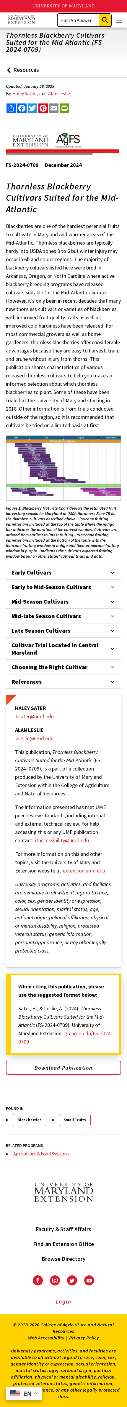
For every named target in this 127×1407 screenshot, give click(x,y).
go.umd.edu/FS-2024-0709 (65, 1037)
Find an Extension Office (63, 1244)
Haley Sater (24, 93)
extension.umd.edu (84, 870)
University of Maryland (63, 6)
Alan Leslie (59, 93)
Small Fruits (75, 1119)
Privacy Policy (84, 1338)
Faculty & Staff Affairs (64, 1229)
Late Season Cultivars (41, 630)
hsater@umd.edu (35, 716)
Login (63, 1301)
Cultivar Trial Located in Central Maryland (55, 648)
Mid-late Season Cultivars (46, 616)
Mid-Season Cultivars (40, 601)
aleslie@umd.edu (34, 738)
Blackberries (29, 1119)
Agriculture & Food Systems (41, 1153)
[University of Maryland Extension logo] (21, 20)
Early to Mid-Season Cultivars (51, 587)
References (27, 681)
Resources (21, 72)
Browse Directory (64, 1258)
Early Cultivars (31, 572)
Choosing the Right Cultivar (49, 667)
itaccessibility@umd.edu (62, 840)
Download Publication (63, 1067)
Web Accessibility (46, 1338)
